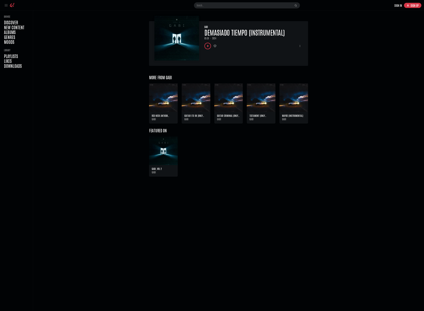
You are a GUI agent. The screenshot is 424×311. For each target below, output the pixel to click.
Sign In (398, 5)
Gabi (206, 26)
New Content (14, 27)
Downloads (13, 65)
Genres (9, 37)
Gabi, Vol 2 (157, 168)
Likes (8, 60)
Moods (9, 41)
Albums (10, 32)
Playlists (11, 56)
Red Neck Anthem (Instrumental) (160, 117)
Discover (11, 22)
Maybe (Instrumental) (292, 115)
